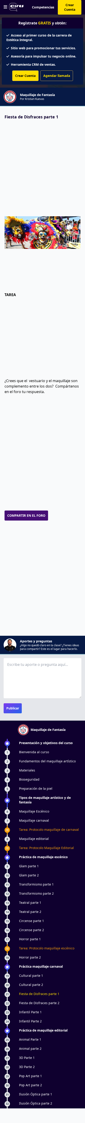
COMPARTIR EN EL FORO (26, 515)
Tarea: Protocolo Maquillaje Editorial (46, 848)
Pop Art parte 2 (30, 1085)
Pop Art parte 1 (30, 1076)
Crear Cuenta (69, 7)
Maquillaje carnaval (34, 820)
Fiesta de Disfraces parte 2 (39, 1003)
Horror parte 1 (30, 939)
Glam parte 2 (29, 875)
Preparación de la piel (35, 788)
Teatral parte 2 (30, 911)
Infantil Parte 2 (30, 1021)
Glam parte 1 (29, 866)
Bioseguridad (29, 779)
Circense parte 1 (31, 921)
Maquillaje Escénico (34, 811)
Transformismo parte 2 (36, 893)
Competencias (43, 7)
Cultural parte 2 (31, 984)
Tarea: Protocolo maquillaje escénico (46, 948)
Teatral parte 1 (30, 902)
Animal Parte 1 (30, 1039)
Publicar (12, 708)
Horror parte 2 (30, 957)
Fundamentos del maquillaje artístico (47, 761)
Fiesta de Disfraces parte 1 (39, 994)
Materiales (27, 770)
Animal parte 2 (30, 1048)
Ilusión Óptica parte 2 (35, 1103)
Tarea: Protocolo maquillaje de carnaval (49, 829)
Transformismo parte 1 (36, 884)
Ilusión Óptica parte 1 (35, 1094)
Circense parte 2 (31, 930)
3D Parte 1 (27, 1057)
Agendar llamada (56, 75)
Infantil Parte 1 (30, 1012)
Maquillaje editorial (34, 838)
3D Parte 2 (27, 1067)
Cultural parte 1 (31, 975)
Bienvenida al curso (34, 752)
